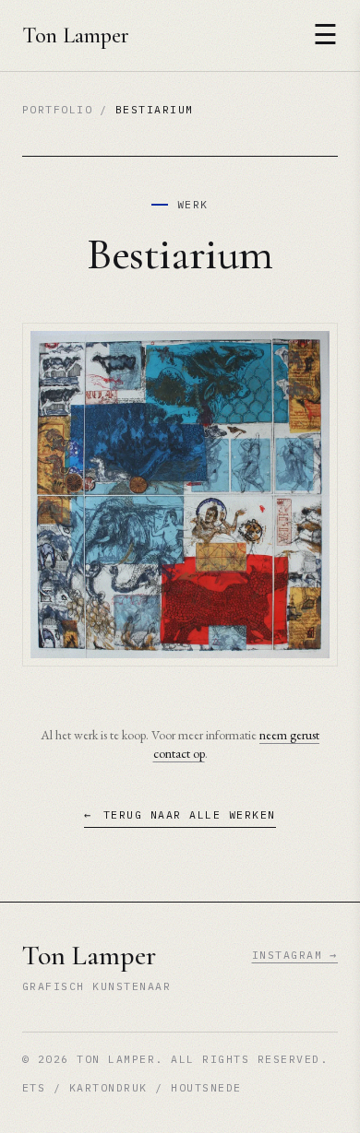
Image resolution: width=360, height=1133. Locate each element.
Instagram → (295, 955)
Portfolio (57, 109)
